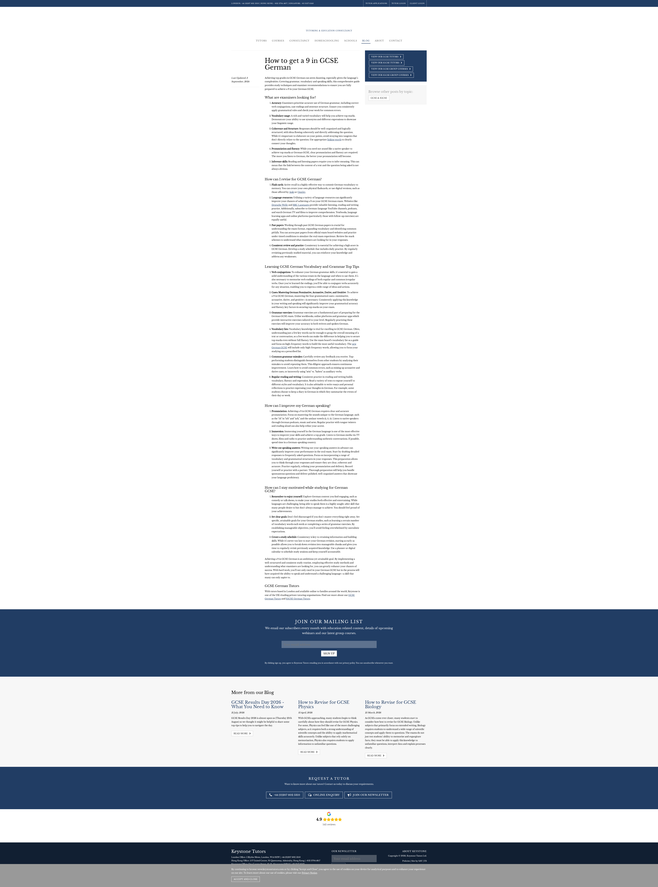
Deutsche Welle (280, 205)
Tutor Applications (376, 3)
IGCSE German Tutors (298, 598)
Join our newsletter (370, 794)
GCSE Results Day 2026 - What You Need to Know (257, 704)
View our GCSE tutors (385, 57)
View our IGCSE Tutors (385, 63)
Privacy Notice (309, 873)
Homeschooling (327, 40)
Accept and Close (246, 879)
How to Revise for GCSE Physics (323, 704)
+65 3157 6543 (308, 3)
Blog (366, 40)
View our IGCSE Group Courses (390, 75)
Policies (406, 861)
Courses (278, 40)
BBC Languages (301, 205)
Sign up (329, 653)
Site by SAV (416, 861)
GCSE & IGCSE (379, 98)
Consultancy (299, 40)
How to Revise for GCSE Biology (390, 704)
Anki (291, 192)
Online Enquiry (326, 794)
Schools (350, 40)
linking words (334, 139)
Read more (241, 733)
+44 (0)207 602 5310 (250, 3)
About (379, 40)
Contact (395, 40)
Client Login (417, 3)
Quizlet (301, 192)
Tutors (261, 40)
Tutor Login (399, 3)
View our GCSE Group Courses (389, 69)
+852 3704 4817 (280, 3)
